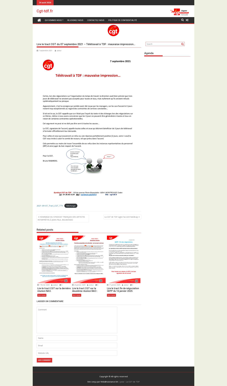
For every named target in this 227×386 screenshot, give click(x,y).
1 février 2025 (44, 285)
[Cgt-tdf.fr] (39, 19)
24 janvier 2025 (80, 285)
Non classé (42, 295)
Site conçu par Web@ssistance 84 (102, 381)
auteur (59, 50)
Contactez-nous (95, 20)
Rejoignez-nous (75, 20)
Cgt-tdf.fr (45, 11)
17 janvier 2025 (114, 285)
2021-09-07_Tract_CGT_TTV (50, 205)
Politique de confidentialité (122, 20)
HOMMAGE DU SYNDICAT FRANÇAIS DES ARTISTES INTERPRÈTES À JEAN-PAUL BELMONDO (61, 218)
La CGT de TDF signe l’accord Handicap (121, 217)
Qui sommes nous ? (54, 20)
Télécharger (71, 206)
